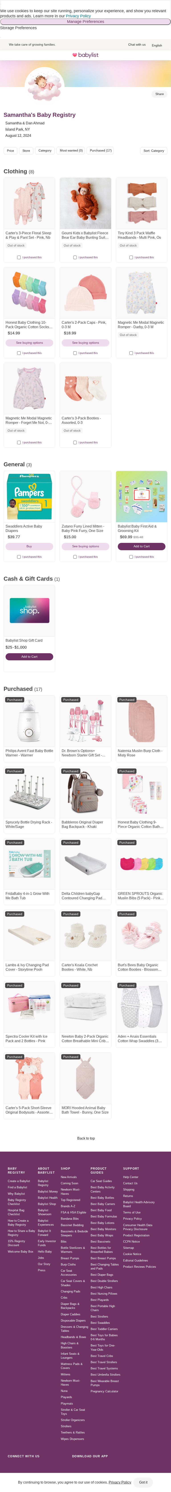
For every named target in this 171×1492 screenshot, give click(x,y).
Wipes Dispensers (72, 1439)
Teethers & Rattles (73, 1432)
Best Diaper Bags (102, 1274)
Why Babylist (16, 1193)
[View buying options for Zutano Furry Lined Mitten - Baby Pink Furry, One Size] (85, 496)
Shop (65, 1168)
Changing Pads (70, 1291)
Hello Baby (45, 1251)
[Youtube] (61, 1466)
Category (45, 150)
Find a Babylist (17, 1187)
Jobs (41, 1258)
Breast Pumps (70, 1258)
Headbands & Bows (73, 1337)
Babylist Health (47, 1197)
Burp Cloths (68, 1264)
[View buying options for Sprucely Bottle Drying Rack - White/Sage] (29, 792)
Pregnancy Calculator (104, 1391)
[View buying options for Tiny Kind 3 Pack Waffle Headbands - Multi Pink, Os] (141, 203)
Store (26, 150)
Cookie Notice (132, 1254)
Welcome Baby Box (20, 1251)
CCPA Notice (131, 1241)
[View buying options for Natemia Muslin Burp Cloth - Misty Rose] (141, 721)
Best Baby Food (101, 1210)
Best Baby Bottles (102, 1197)
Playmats (67, 1403)
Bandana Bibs (70, 1218)
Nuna (64, 1391)
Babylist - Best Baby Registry (85, 55)
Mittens (65, 1374)
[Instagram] (21, 1466)
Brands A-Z (68, 1206)
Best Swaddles (100, 1322)
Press (41, 1270)
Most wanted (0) (71, 150)
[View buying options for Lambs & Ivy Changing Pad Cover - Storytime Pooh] (29, 935)
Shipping (128, 1189)
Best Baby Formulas (104, 1216)
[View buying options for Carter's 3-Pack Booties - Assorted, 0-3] (85, 388)
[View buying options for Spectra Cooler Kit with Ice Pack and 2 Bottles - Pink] (29, 1006)
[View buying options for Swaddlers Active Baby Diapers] (29, 496)
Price (10, 150)
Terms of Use (131, 1212)
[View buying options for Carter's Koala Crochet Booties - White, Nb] (85, 935)
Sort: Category (154, 150)
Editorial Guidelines (135, 1260)
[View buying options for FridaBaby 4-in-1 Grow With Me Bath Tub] (29, 864)
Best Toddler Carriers (104, 1329)
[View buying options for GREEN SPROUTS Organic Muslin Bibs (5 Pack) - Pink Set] (141, 864)
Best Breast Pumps (103, 1258)
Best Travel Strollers (104, 1362)
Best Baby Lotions (102, 1223)
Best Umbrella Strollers (105, 1374)
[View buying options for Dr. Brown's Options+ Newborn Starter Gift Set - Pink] (85, 721)
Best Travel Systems (104, 1368)
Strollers (66, 1426)
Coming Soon (69, 1183)
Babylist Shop (47, 1204)
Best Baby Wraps (102, 1235)
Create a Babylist (19, 1181)
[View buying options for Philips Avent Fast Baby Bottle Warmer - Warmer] (29, 721)
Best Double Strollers (104, 1281)
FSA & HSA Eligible (73, 1212)
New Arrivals (69, 1177)
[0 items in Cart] (163, 55)
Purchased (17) (101, 150)
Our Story (44, 1264)
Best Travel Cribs (102, 1356)
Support (131, 1168)
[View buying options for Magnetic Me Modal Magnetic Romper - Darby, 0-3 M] (141, 292)
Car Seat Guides (101, 1181)
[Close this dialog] (0, 4)
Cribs (64, 1297)
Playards (66, 1397)
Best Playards (100, 1300)
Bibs (64, 1241)
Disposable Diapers (73, 1320)
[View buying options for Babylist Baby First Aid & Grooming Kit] (141, 496)
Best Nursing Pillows (104, 1293)
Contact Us (130, 1183)
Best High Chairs (101, 1287)
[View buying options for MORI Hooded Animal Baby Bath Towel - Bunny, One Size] (85, 1078)
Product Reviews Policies (139, 1266)
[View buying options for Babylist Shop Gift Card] (29, 610)
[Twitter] (51, 1466)
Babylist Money (48, 1191)
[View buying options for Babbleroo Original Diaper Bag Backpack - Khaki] (85, 792)
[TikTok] (12, 1466)
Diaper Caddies (70, 1314)
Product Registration (136, 1235)
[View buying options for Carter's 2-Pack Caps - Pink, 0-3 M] (85, 292)
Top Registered (70, 1200)
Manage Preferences (85, 21)
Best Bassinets (100, 1241)
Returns (128, 1196)
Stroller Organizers (73, 1420)
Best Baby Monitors (103, 1229)
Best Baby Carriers (103, 1204)
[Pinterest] (41, 1466)
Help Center (130, 1177)
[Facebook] (31, 1466)
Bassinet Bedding (72, 1225)
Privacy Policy (78, 16)
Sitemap (128, 1247)
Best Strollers (99, 1316)
